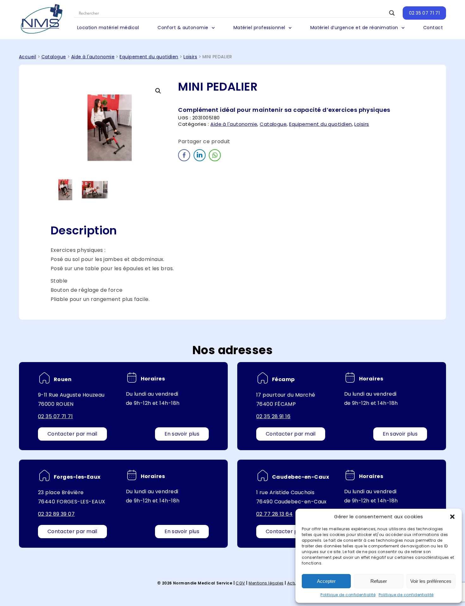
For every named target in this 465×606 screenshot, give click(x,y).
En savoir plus (181, 433)
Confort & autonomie (183, 27)
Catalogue (53, 57)
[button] (452, 517)
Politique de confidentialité (347, 594)
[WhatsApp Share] (215, 155)
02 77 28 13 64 (274, 514)
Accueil (27, 57)
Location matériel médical (108, 27)
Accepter (326, 581)
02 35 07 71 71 (424, 13)
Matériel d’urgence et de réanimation (354, 27)
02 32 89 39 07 (56, 514)
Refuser (378, 581)
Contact (433, 27)
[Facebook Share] (184, 155)
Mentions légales (266, 583)
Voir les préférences (430, 581)
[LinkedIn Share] (200, 155)
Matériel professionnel (259, 27)
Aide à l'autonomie (93, 57)
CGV (240, 583)
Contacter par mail (72, 433)
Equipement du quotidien (149, 57)
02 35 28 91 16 (273, 416)
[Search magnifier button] (392, 13)
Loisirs (190, 57)
